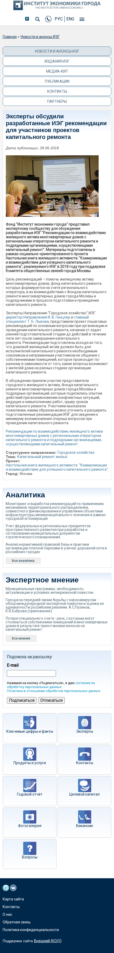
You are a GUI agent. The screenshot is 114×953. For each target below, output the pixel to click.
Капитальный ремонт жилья (42, 457)
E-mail (13, 665)
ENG (70, 18)
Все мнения (21, 638)
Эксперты (84, 731)
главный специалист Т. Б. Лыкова (47, 319)
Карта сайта (13, 899)
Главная (10, 37)
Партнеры (57, 101)
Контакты (57, 91)
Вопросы (29, 857)
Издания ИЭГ (57, 61)
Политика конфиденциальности (31, 930)
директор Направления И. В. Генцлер (38, 317)
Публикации (57, 81)
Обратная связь (17, 922)
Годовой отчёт (29, 794)
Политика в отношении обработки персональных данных (53, 691)
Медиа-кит (57, 71)
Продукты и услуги (30, 763)
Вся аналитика (23, 561)
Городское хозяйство (76, 452)
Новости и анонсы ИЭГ (40, 37)
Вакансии (84, 826)
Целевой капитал (84, 794)
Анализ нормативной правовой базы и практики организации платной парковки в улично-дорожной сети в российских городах (56, 548)
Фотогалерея (29, 826)
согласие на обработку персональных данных (51, 685)
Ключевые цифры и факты (29, 731)
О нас (7, 914)
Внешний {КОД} (48, 941)
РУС (59, 18)
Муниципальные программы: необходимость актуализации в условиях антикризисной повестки (49, 591)
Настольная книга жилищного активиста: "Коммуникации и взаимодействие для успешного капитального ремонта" (57, 467)
